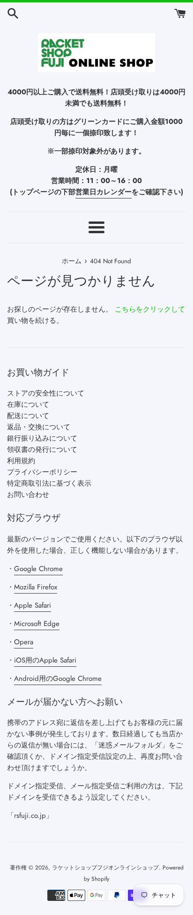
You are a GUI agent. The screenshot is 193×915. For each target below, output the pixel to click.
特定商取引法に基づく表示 (49, 483)
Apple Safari (32, 605)
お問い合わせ (28, 494)
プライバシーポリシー (42, 472)
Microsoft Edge (36, 623)
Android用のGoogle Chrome (58, 678)
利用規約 (21, 461)
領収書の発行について (42, 449)
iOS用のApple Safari (45, 660)
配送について (28, 416)
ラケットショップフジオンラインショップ (105, 867)
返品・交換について (38, 427)
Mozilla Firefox (35, 587)
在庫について (28, 404)
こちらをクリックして (150, 309)
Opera (23, 642)
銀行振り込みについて (42, 438)
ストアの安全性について (45, 393)
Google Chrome (38, 569)
